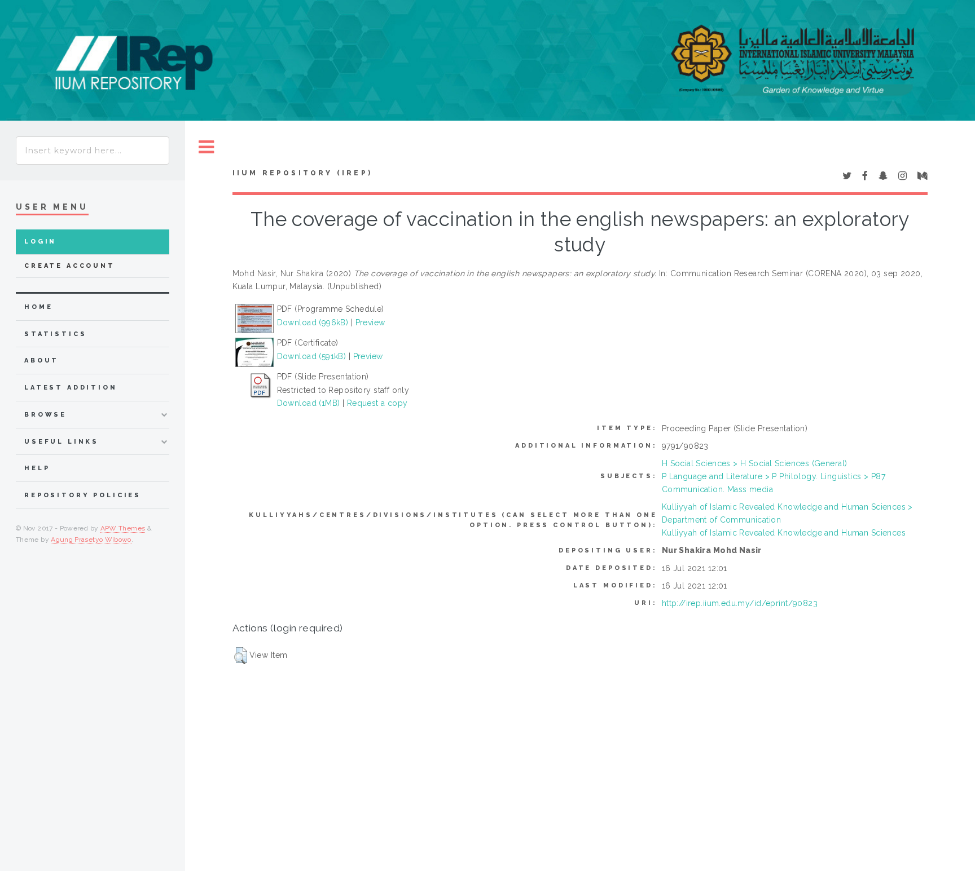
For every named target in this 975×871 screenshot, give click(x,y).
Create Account (69, 265)
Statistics (55, 334)
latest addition (70, 387)
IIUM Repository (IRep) (302, 173)
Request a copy (377, 403)
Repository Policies (82, 495)
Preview (370, 322)
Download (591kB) (311, 356)
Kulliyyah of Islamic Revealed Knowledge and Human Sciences (784, 532)
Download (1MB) (308, 403)
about (41, 360)
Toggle (206, 147)
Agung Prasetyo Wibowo (91, 539)
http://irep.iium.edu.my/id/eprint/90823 (740, 603)
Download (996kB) (313, 322)
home (38, 307)
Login (40, 241)
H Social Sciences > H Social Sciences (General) (754, 463)
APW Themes (123, 528)
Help (37, 468)
